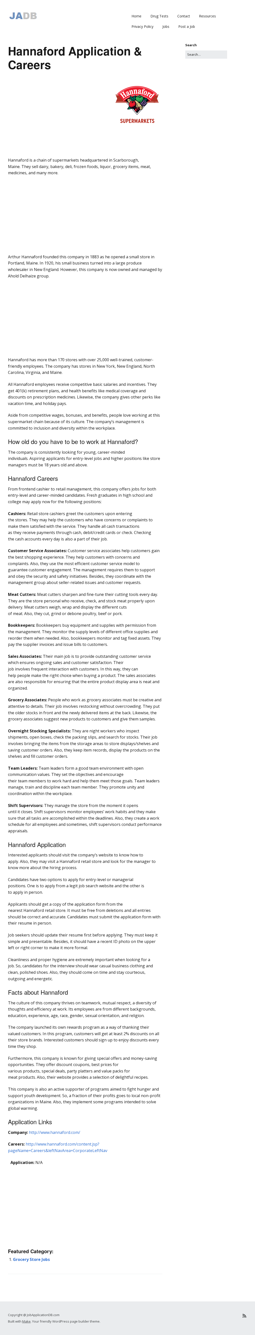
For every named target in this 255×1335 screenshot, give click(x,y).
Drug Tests (159, 16)
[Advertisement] (85, 164)
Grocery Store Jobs (31, 1259)
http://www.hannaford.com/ (54, 1132)
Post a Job (186, 26)
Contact (183, 16)
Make (26, 1321)
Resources (207, 16)
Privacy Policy (142, 26)
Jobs (165, 26)
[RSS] (244, 1315)
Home (136, 16)
